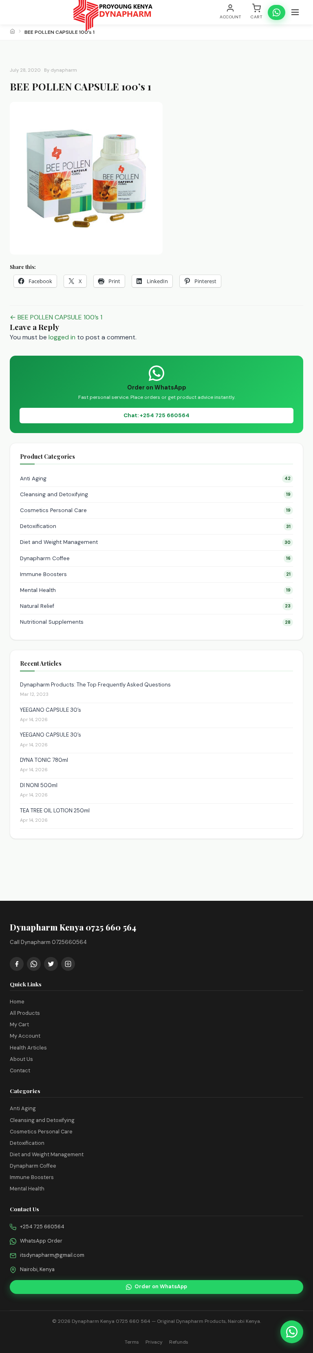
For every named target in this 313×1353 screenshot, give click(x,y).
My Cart (19, 1024)
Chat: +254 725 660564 (156, 415)
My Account (25, 1035)
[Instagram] (68, 964)
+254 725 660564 (42, 1226)
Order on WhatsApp (160, 1286)
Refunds (178, 1342)
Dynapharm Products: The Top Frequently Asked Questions (95, 684)
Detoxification (155, 526)
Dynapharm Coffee (155, 558)
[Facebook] (17, 964)
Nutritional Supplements (155, 621)
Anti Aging (155, 478)
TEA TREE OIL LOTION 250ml (55, 810)
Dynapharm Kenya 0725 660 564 (111, 1321)
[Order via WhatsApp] (291, 1331)
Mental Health (155, 590)
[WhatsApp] (34, 964)
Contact (20, 1070)
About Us (21, 1059)
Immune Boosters (155, 574)
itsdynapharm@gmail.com (52, 1255)
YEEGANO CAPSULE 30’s (50, 709)
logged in (61, 337)
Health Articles (28, 1047)
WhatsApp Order (41, 1240)
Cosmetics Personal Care (155, 510)
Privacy (154, 1342)
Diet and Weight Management (155, 542)
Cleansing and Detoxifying (155, 494)
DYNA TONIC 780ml (44, 760)
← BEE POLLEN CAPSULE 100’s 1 (56, 317)
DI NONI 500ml (38, 785)
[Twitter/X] (51, 964)
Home (17, 1001)
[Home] (12, 32)
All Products (25, 1013)
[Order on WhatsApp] (276, 12)
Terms (132, 1342)
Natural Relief (155, 606)
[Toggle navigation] (295, 12)
